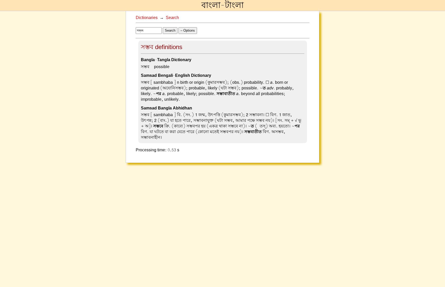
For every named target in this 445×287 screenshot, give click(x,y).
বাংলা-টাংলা (222, 5)
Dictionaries (147, 18)
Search (172, 18)
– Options (188, 30)
